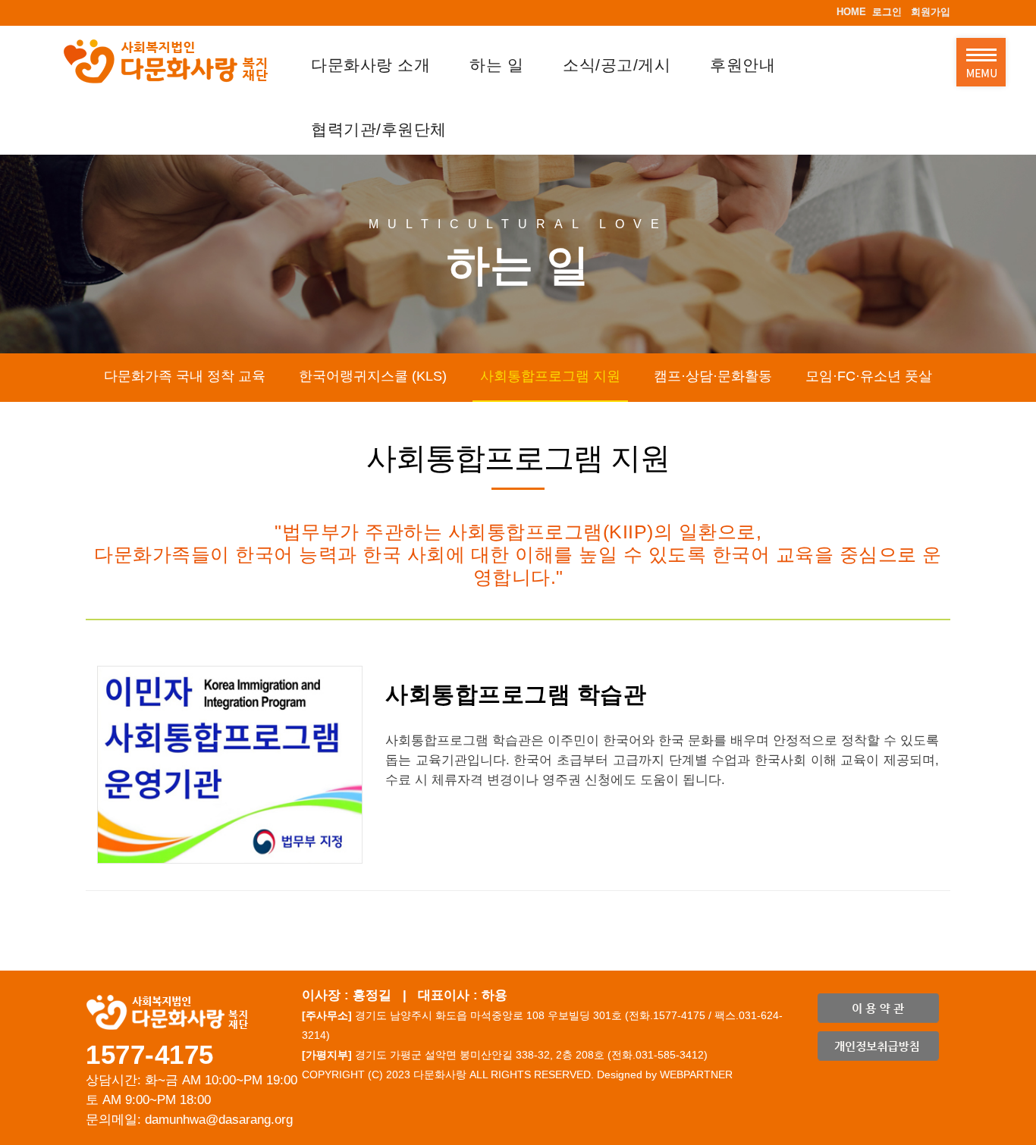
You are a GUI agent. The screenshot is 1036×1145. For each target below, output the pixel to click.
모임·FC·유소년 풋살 (868, 376)
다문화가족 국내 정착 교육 (184, 376)
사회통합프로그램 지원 (550, 376)
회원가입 (930, 11)
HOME (851, 11)
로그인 (887, 11)
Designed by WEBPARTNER (665, 1074)
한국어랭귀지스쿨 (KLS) (373, 376)
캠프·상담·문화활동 (713, 376)
